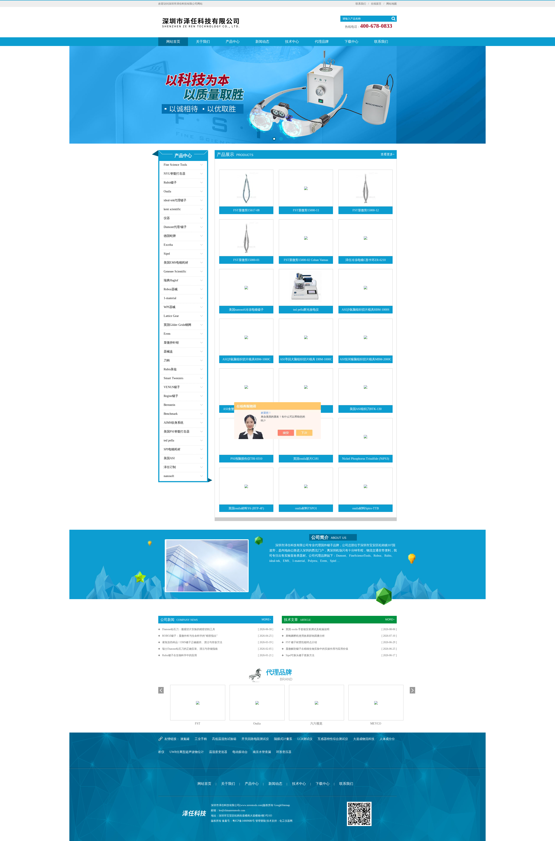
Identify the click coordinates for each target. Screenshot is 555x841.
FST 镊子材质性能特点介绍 (301, 642)
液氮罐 (184, 739)
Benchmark (171, 413)
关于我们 (203, 41)
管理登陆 (260, 820)
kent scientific (172, 209)
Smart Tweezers (173, 378)
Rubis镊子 (170, 182)
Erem (167, 333)
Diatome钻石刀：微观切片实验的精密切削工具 (188, 629)
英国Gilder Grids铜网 (177, 324)
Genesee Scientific (175, 271)
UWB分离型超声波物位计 (187, 752)
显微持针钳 (171, 342)
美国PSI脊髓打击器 (176, 431)
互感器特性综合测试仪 (333, 739)
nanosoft (169, 476)
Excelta (168, 244)
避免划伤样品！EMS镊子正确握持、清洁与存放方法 (192, 642)
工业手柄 (201, 739)
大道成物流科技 (363, 739)
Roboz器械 (171, 289)
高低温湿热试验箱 (224, 739)
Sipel (167, 253)
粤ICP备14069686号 (243, 820)
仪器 (167, 218)
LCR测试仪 (304, 739)
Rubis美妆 (170, 369)
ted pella (169, 440)
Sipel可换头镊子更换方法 (300, 655)
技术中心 (292, 41)
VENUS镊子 (172, 387)
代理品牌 (322, 41)
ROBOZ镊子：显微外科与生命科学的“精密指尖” (189, 635)
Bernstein (169, 405)
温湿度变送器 (218, 752)
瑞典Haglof (171, 280)
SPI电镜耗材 (172, 449)
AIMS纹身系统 (173, 422)
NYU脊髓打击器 (174, 173)
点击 (196, 166)
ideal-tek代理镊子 (175, 200)
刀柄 (167, 360)
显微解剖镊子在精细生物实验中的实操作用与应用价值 (317, 648)
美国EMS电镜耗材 (176, 262)
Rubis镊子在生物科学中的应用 (179, 655)
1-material (170, 298)
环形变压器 (283, 752)
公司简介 (328, 537)
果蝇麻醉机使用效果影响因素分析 (305, 635)
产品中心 (233, 41)
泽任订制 (170, 467)
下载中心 (351, 41)
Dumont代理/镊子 (175, 227)
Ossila (167, 191)
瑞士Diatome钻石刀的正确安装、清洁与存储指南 (190, 648)
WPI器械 (169, 307)
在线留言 (376, 3)
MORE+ (266, 619)
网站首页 (173, 41)
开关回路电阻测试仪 (255, 739)
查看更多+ (388, 154)
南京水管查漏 (262, 752)
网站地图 (391, 3)
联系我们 (361, 3)
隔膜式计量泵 (283, 739)
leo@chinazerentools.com (232, 810)
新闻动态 (262, 41)
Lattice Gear (171, 316)
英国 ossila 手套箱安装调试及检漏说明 (307, 629)
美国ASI (169, 458)
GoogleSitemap (282, 805)
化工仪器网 (285, 820)
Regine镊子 (171, 396)
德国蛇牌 (170, 236)
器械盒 (168, 351)
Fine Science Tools (175, 164)
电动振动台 (240, 752)
